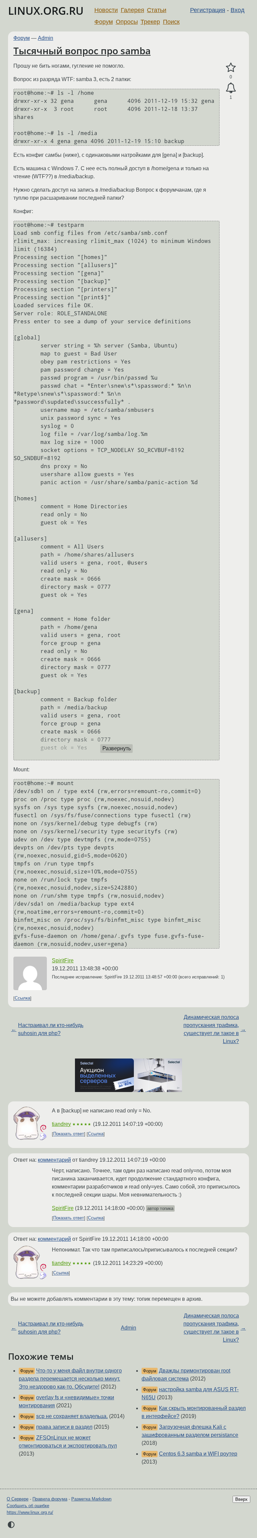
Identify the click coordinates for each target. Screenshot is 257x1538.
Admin (45, 38)
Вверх (241, 1499)
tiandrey (61, 1124)
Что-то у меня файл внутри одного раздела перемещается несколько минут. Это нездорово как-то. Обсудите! (70, 1379)
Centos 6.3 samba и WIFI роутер (198, 1454)
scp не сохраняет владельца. (72, 1416)
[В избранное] (230, 68)
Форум (103, 21)
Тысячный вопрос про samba (82, 50)
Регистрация (207, 10)
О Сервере (17, 1498)
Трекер (150, 21)
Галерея (132, 10)
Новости (106, 10)
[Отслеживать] (230, 88)
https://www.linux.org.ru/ (30, 1512)
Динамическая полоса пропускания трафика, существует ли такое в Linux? (211, 1029)
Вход (238, 10)
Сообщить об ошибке (28, 1505)
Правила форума (49, 1498)
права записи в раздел (64, 1427)
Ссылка (22, 998)
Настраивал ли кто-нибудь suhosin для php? (50, 1029)
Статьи (156, 10)
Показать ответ (68, 1134)
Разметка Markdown (91, 1498)
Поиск (171, 21)
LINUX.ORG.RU (46, 10)
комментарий (54, 1160)
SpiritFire (63, 960)
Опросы (127, 21)
